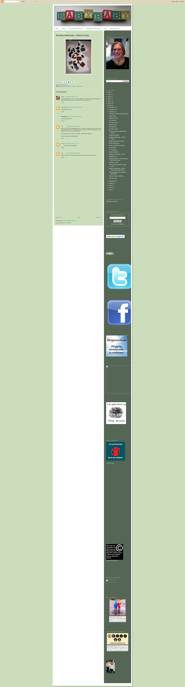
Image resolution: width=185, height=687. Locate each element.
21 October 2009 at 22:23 (73, 126)
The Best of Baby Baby (93, 28)
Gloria (63, 143)
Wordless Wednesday (77, 86)
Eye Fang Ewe (113, 126)
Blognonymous (114, 28)
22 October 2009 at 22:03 (73, 153)
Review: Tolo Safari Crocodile (116, 145)
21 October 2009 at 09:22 (75, 107)
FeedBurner (121, 224)
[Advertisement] (72, 202)
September (112, 181)
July (110, 185)
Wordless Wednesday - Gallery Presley (72, 35)
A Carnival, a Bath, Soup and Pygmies (119, 113)
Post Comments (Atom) (69, 220)
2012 (109, 99)
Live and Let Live (113, 122)
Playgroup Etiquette (114, 135)
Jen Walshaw (65, 107)
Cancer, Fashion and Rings (116, 176)
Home (57, 28)
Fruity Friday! (112, 116)
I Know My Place (113, 118)
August (111, 183)
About (63, 28)
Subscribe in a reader (111, 201)
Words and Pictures (114, 143)
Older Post (98, 217)
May (110, 189)
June (110, 187)
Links (105, 28)
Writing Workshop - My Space (117, 141)
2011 (109, 101)
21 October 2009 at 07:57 (71, 96)
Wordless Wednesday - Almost (117, 154)
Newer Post (59, 217)
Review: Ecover (113, 124)
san (62, 126)
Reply (62, 102)
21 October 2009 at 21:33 (75, 116)
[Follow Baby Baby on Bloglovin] (115, 237)
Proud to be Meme (114, 152)
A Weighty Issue (113, 156)
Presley (69, 86)
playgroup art (63, 86)
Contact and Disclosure (75, 28)
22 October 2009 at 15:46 (71, 143)
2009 (109, 105)
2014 (109, 94)
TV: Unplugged (113, 149)
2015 (109, 92)
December (112, 107)
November (112, 109)
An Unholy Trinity (113, 129)
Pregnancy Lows (113, 162)
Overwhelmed (112, 147)
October (111, 111)
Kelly (62, 96)
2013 (109, 96)
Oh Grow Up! (112, 120)
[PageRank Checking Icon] (110, 254)
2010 (109, 103)
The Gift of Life (113, 178)
